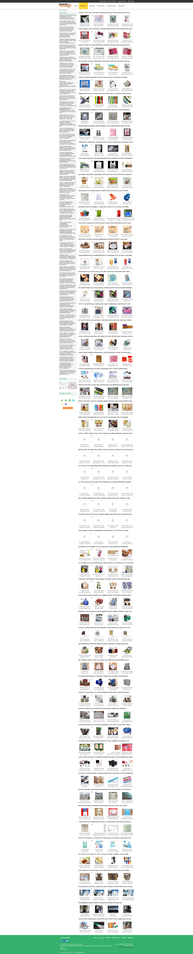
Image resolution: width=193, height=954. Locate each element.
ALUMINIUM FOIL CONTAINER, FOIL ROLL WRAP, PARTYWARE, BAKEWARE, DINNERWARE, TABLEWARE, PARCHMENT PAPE (68, 231)
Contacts (123, 937)
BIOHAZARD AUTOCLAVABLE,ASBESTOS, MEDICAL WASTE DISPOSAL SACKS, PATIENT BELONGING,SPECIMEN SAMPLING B (68, 84)
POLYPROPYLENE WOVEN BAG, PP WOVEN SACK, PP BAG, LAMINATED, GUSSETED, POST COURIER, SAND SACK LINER (68, 305)
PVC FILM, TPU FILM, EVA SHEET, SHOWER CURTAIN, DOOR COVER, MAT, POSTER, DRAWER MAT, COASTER (67, 317)
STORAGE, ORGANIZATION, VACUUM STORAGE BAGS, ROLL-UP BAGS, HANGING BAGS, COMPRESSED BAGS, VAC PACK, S (68, 154)
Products (83, 6)
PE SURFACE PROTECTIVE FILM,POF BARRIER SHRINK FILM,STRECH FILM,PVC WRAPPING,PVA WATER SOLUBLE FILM (67, 218)
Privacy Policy (63, 944)
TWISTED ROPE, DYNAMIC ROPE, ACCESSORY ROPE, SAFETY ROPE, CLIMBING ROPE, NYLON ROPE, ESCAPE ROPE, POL (68, 372)
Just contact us (80, 952)
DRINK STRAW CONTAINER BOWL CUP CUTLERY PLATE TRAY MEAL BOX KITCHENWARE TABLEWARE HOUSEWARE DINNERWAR (68, 178)
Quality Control (111, 6)
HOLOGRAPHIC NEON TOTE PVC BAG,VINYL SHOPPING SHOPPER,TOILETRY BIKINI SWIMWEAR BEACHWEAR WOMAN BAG (68, 124)
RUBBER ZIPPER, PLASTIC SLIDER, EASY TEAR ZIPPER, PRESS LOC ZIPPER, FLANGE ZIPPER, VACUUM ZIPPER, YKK (68, 47)
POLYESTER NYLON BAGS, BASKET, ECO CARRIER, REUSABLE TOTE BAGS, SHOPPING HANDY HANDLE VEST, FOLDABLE (68, 250)
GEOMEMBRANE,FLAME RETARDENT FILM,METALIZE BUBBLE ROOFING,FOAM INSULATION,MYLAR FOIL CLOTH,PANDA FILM (66, 366)
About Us (92, 6)
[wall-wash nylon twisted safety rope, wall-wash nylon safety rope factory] (84, 925)
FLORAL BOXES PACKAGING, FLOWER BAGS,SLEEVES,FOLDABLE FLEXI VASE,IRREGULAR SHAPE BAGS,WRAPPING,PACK (68, 311)
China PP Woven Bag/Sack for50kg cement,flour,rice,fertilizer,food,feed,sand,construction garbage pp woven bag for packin (119, 754)
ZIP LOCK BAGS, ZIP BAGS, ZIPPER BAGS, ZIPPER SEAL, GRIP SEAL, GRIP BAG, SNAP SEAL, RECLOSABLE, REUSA (68, 35)
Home (76, 6)
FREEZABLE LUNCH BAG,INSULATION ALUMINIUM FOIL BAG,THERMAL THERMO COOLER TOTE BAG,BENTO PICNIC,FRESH (68, 256)
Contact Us (121, 6)
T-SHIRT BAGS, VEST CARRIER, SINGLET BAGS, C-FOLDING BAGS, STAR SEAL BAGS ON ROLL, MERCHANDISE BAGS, (67, 335)
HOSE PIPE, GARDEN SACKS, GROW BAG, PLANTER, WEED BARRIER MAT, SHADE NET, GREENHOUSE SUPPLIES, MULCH (68, 292)
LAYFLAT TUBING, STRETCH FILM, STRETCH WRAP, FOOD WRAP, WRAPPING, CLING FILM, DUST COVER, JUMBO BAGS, (68, 184)
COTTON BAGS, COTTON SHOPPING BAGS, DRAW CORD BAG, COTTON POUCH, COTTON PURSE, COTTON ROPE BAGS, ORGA (67, 238)
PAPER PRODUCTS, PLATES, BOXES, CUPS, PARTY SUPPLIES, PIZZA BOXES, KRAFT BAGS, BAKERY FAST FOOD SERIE (67, 117)
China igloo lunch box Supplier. (75, 944)
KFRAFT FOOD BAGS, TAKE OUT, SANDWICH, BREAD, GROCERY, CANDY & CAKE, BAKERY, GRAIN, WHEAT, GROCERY (67, 172)
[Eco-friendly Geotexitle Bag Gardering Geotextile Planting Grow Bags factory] (113, 731)
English (131, 1)
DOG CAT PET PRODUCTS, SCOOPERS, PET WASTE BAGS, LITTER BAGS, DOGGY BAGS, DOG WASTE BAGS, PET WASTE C (67, 341)
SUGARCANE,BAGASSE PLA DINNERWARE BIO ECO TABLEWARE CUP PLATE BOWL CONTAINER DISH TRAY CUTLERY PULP (67, 110)
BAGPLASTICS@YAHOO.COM (126, 947)
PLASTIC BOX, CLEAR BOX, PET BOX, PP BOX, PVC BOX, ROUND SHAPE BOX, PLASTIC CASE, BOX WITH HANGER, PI (67, 97)
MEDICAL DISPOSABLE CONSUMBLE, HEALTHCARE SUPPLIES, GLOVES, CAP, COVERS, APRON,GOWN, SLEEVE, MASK (68, 329)
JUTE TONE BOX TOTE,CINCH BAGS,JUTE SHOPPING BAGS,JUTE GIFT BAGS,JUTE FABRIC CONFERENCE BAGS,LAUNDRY (68, 353)
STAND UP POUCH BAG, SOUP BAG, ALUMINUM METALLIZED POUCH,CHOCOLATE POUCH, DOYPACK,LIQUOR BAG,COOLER (68, 17)
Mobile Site (64, 949)
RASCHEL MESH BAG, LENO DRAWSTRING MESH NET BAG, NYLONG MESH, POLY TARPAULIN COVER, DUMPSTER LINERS (67, 323)
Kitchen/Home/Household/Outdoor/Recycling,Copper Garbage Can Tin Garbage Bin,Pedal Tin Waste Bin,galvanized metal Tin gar (119, 220)
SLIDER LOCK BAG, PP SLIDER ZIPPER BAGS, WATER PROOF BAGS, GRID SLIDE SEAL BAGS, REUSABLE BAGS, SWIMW (67, 29)
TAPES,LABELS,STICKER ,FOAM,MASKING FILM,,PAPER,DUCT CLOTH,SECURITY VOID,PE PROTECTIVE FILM (66, 225)
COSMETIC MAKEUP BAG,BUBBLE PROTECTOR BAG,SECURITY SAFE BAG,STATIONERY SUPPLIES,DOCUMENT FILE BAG (68, 41)
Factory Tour (101, 6)
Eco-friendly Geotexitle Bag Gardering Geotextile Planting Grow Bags (113, 738)
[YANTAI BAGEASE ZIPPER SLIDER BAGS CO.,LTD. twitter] (67, 941)
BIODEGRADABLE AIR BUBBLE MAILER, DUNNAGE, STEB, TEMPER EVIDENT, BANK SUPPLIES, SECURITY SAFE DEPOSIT (68, 59)
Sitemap (130, 937)
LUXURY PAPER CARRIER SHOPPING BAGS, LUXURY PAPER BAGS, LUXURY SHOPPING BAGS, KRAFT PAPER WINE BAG (67, 148)
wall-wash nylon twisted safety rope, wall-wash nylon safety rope (84, 932)
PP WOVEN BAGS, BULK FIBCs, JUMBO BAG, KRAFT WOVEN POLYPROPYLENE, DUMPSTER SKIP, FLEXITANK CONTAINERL (67, 359)
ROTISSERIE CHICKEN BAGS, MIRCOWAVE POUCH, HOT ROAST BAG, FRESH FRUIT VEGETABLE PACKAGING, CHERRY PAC (68, 77)
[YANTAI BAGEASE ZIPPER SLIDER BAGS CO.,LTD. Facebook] (64, 941)
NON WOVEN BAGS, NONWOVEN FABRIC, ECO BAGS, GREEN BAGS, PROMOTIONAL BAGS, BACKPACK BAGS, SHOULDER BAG (68, 268)
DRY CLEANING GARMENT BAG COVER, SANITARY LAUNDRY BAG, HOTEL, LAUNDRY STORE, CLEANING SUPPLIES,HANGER (68, 211)
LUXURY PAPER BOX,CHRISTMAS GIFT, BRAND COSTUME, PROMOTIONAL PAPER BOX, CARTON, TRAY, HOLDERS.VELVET (68, 142)
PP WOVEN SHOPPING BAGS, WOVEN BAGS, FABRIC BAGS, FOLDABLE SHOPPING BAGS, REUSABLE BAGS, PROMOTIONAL (67, 280)
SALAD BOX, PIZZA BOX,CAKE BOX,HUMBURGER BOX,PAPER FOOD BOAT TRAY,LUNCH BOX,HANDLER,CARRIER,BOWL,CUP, (68, 103)
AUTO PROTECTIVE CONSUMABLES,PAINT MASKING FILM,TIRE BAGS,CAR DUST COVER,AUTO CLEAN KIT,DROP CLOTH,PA (67, 197)
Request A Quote (122, 1)
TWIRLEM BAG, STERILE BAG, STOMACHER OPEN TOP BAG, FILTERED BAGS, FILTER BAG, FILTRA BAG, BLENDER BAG (67, 65)
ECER (61, 947)
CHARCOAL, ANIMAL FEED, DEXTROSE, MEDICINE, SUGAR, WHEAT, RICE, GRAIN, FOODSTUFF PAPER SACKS (67, 262)
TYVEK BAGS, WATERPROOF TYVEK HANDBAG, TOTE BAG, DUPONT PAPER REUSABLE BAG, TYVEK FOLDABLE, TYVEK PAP (67, 244)
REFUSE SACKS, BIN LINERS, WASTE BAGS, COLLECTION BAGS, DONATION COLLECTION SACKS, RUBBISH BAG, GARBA (68, 190)
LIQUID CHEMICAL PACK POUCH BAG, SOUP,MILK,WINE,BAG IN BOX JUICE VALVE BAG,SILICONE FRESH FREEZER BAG (68, 23)
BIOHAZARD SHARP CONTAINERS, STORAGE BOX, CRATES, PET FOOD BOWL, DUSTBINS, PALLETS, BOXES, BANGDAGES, (68, 91)
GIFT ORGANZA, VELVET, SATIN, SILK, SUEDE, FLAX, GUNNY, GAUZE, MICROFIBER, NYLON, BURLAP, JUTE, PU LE (68, 274)
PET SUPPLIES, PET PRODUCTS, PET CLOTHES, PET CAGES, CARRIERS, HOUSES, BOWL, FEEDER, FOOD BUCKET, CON (67, 347)
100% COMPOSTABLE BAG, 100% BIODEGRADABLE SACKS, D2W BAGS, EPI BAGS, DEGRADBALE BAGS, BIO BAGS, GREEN (67, 71)
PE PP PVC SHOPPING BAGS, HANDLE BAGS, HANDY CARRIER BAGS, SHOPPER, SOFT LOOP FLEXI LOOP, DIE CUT (67, 130)
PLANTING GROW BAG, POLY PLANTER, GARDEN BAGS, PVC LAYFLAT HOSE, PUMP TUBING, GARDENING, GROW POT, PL (67, 298)
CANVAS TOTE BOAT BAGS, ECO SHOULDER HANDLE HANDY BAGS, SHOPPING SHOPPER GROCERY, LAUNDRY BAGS (68, 286)
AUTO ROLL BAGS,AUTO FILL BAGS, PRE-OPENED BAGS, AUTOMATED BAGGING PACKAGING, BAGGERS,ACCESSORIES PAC (67, 204)
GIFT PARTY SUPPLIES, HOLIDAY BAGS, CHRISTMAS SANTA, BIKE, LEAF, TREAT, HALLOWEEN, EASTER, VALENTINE (67, 136)
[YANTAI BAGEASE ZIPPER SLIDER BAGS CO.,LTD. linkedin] (61, 941)
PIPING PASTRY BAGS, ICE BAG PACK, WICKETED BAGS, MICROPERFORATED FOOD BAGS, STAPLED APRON (67, 160)
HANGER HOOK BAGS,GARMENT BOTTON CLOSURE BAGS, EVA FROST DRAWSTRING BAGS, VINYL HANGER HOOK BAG (68, 53)
